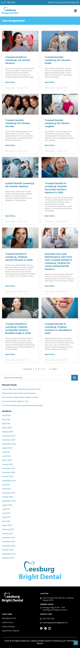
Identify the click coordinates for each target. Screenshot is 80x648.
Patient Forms (7, 622)
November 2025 (8, 440)
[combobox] (36, 378)
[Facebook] (41, 628)
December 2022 (8, 538)
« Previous (27, 369)
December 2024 (8, 468)
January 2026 (7, 432)
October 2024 (7, 476)
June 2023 (6, 513)
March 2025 (7, 460)
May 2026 (6, 419)
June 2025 (6, 456)
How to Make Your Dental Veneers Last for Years (21, 389)
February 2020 (8, 558)
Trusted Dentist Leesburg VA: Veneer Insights (57, 123)
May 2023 (6, 517)
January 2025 (7, 464)
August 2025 (7, 448)
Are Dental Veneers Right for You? (15, 401)
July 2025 (6, 452)
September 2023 (9, 501)
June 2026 (6, 415)
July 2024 (6, 485)
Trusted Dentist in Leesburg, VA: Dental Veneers (17, 60)
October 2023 (7, 497)
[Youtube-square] (49, 628)
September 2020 (9, 554)
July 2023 (6, 509)
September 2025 (9, 444)
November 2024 (8, 472)
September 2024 (9, 481)
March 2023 (7, 525)
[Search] (74, 378)
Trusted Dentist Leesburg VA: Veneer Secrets (17, 123)
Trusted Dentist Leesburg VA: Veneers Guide (58, 60)
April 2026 (6, 424)
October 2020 (7, 550)
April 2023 (6, 521)
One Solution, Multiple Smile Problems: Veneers (20, 397)
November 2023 (8, 493)
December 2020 (8, 542)
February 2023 (8, 529)
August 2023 (7, 505)
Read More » (10, 82)
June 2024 (6, 489)
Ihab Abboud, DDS (9, 618)
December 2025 (8, 436)
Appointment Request (10, 631)
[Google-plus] (45, 628)
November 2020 (8, 546)
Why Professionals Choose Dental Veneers (19, 393)
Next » (55, 369)
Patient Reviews (8, 627)
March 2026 (7, 428)
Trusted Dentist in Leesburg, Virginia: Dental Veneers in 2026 (19, 257)
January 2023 (7, 533)
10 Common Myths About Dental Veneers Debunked (22, 405)
